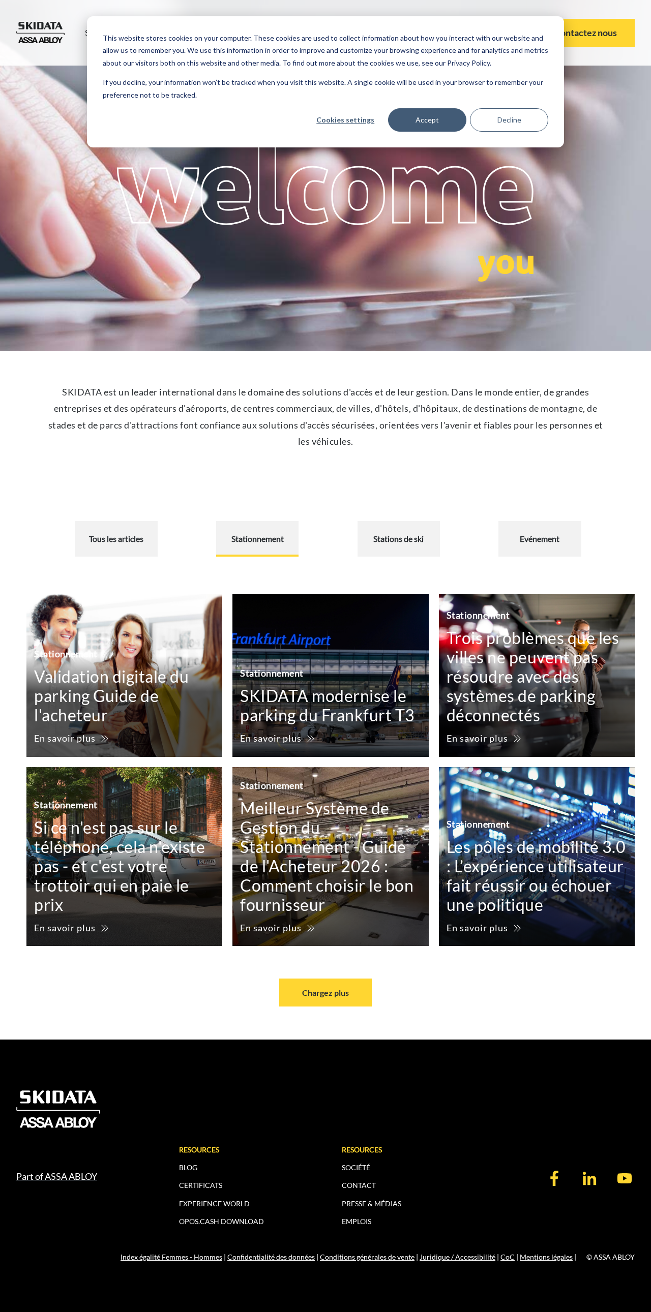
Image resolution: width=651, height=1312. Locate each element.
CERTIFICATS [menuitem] (200, 1185)
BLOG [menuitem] (188, 1167)
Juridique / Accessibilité (457, 1257)
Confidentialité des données (271, 1257)
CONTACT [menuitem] (359, 1185)
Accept (427, 119)
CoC (507, 1257)
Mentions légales (546, 1257)
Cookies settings (345, 119)
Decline (509, 119)
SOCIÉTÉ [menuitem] (356, 1167)
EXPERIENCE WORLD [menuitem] (214, 1203)
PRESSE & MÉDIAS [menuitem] (371, 1203)
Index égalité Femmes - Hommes (171, 1257)
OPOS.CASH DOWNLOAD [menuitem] (221, 1221)
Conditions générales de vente (367, 1257)
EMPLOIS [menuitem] (356, 1221)
